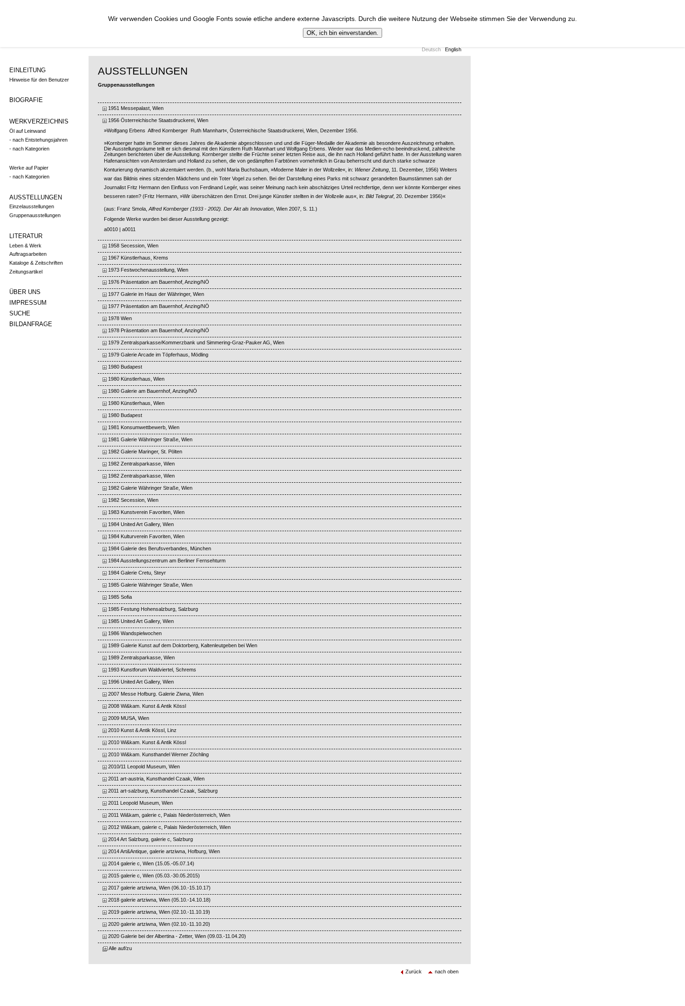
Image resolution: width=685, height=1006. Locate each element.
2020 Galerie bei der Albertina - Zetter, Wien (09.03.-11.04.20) (176, 936)
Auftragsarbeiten (28, 254)
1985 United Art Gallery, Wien (140, 621)
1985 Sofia (119, 597)
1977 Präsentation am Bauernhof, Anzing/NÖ (158, 306)
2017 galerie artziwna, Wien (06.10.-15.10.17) (159, 887)
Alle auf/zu (120, 948)
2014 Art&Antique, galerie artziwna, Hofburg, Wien (163, 851)
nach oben (447, 971)
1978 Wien (119, 318)
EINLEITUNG (27, 70)
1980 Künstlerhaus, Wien (135, 379)
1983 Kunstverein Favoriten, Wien (146, 512)
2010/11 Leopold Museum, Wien (143, 766)
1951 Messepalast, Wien (135, 108)
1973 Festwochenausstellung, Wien (147, 270)
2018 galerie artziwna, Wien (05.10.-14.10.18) (159, 900)
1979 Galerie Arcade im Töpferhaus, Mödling (157, 354)
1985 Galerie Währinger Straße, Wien (149, 585)
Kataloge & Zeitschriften (36, 263)
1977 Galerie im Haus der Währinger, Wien (155, 294)
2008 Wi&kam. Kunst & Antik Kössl (146, 706)
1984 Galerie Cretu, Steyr (136, 572)
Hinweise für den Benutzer (39, 79)
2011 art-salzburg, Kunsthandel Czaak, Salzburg (162, 791)
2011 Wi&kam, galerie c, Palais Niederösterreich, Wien (168, 815)
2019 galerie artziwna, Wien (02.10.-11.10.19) (158, 912)
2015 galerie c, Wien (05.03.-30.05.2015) (153, 875)
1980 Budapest (124, 367)
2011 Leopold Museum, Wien (140, 803)
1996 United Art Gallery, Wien (140, 681)
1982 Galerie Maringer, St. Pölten (144, 451)
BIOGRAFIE (26, 99)
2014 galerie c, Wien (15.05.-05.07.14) (150, 863)
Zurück (413, 971)
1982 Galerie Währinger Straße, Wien (149, 488)
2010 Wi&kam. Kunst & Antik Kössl (146, 742)
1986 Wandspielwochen (134, 633)
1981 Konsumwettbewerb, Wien (143, 427)
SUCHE (19, 313)
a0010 (111, 229)
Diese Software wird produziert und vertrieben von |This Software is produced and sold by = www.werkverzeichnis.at (232, 994)
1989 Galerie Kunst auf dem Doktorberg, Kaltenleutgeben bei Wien (182, 645)
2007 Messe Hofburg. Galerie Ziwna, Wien (155, 694)
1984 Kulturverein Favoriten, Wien (146, 536)
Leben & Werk (25, 245)
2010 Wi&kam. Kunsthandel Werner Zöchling (158, 754)
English (453, 49)
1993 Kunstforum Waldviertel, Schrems (151, 669)
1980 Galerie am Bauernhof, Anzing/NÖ (152, 391)
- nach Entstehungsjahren (38, 140)
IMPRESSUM (28, 302)
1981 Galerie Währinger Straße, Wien (149, 439)
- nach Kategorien (29, 148)
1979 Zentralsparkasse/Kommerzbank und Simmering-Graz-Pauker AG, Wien (195, 342)
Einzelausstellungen (31, 206)
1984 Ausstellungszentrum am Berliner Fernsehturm (166, 560)
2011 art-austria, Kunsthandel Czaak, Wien (156, 778)
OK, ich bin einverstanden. (342, 32)
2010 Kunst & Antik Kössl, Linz (142, 730)
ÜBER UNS (25, 291)
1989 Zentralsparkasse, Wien (141, 657)
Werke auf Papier (28, 168)
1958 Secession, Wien (132, 245)
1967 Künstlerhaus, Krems (137, 257)
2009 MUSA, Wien (128, 718)
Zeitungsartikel (25, 271)
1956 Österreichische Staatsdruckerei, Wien (157, 120)
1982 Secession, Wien (132, 500)
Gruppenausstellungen (35, 215)
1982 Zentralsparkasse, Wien (141, 463)
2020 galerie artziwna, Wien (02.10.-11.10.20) (158, 924)
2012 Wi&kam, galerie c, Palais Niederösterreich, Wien (169, 827)
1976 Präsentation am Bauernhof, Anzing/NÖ (158, 282)
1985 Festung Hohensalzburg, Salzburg (152, 609)
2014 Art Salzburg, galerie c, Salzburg (150, 839)
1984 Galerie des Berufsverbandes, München (159, 548)
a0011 (129, 229)
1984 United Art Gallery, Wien (140, 524)
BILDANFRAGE (30, 324)
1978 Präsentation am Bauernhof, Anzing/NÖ (158, 330)
